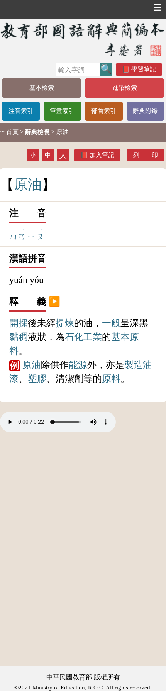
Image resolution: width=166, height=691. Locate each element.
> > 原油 (34, 132)
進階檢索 (124, 88)
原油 (31, 365)
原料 (111, 379)
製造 (133, 365)
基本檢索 (41, 88)
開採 (18, 323)
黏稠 (18, 337)
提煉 (65, 323)
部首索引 (103, 111)
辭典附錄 (145, 111)
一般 (111, 323)
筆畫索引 (62, 111)
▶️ (54, 301)
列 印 (145, 155)
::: (2, 132)
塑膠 (37, 379)
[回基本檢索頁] (83, 39)
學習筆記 (143, 69)
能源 (78, 365)
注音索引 (20, 111)
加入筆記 (102, 155)
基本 (120, 337)
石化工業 (83, 337)
